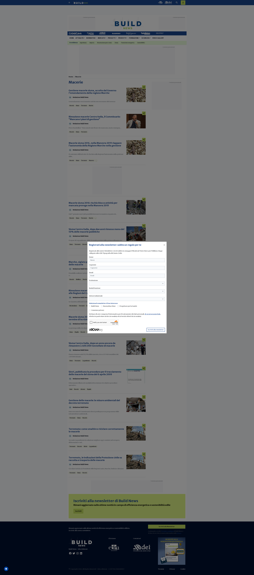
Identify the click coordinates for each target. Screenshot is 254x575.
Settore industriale (95, 296)
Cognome (92, 265)
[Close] (164, 244)
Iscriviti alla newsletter (156, 330)
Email (91, 272)
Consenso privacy (97, 310)
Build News (95, 306)
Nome (91, 257)
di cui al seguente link (153, 314)
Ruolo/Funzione (94, 288)
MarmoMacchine (109, 306)
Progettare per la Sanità (128, 306)
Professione (93, 280)
